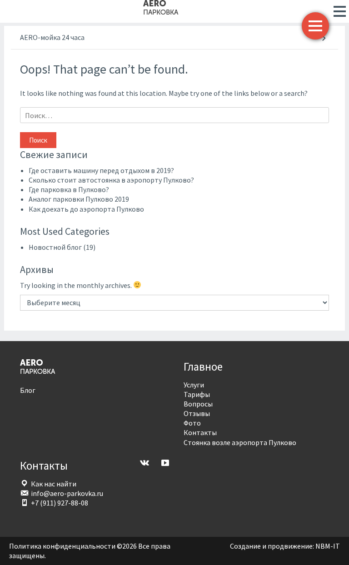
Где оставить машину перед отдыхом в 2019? (101, 170)
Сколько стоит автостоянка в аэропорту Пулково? (111, 179)
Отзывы (197, 413)
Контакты (200, 432)
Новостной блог (55, 247)
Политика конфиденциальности (62, 545)
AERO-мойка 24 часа (52, 37)
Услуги (194, 384)
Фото (192, 422)
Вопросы (198, 403)
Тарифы (197, 394)
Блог (27, 390)
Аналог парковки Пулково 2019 (79, 198)
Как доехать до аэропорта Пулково (86, 208)
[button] (337, 11)
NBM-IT (327, 545)
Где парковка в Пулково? (69, 189)
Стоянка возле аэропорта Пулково (240, 442)
